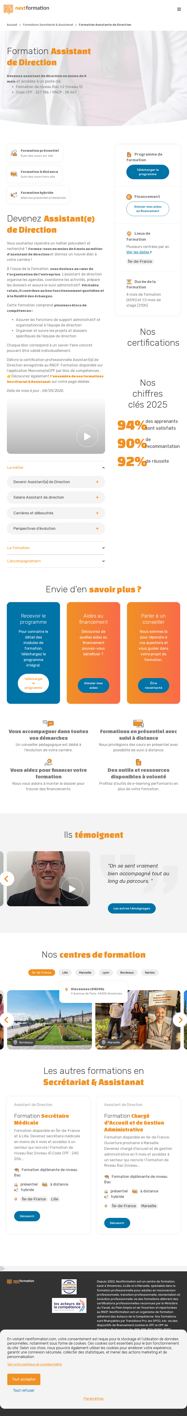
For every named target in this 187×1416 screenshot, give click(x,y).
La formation (18, 548)
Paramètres (94, 1398)
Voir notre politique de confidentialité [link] (34, 1364)
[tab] (56, 501)
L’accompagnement (24, 561)
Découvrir (27, 1216)
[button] (56, 482)
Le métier (15, 467)
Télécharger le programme (148, 172)
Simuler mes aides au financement (147, 209)
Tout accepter (24, 1379)
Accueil (12, 24)
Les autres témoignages (132, 908)
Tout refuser (23, 1390)
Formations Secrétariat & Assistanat (48, 24)
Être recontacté (153, 685)
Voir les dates (138, 252)
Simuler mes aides (93, 685)
